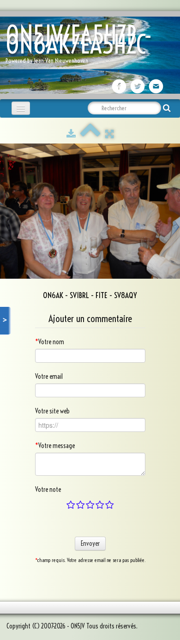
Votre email (49, 376)
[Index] (90, 133)
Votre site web (52, 411)
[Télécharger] (71, 133)
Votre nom (49, 342)
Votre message (55, 446)
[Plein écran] (109, 133)
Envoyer (90, 543)
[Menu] (21, 108)
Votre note (48, 489)
